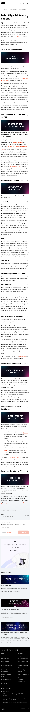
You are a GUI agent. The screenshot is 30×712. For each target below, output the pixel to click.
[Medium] (15, 650)
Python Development (23, 677)
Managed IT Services (23, 656)
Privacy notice (9, 532)
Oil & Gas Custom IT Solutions (23, 666)
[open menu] (27, 3)
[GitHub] (2, 650)
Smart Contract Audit (23, 661)
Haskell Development (23, 674)
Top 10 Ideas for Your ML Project (10, 609)
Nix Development (5, 677)
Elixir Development (6, 674)
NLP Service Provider (6, 665)
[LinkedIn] (10, 650)
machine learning (13, 510)
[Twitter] (5, 650)
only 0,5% (17, 36)
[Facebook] (7, 650)
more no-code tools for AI (15, 457)
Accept (7, 532)
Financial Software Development (6, 670)
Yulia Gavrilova (9, 22)
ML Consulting (5, 658)
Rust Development (6, 679)
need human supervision (15, 166)
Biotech (3, 653)
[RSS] (18, 650)
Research (6, 9)
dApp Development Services (23, 670)
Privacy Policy (21, 684)
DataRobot (25, 433)
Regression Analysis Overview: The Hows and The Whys (14, 633)
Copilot (3, 149)
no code (8, 510)
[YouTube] (12, 650)
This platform (14, 440)
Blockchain (20, 653)
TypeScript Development (21, 680)
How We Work (5, 684)
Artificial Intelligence (23, 9)
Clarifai (5, 450)
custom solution (22, 356)
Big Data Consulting (23, 658)
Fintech (3, 656)
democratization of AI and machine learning (17, 146)
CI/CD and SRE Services (5, 662)
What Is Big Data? (6, 585)
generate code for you (18, 142)
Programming (13, 9)
